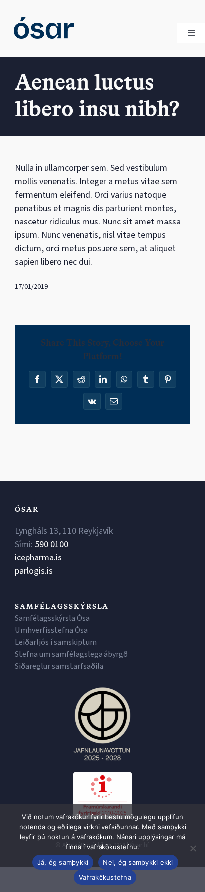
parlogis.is (34, 571)
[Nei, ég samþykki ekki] (193, 848)
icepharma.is (38, 558)
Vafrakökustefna (105, 877)
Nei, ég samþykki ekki (138, 862)
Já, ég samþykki (63, 862)
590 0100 (51, 544)
